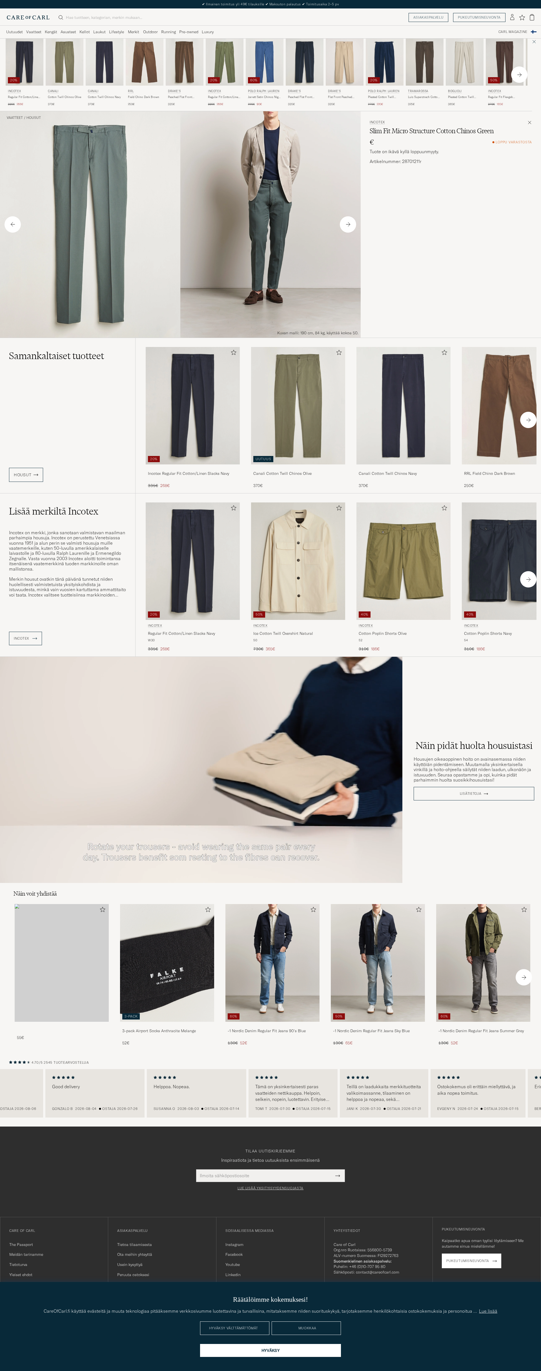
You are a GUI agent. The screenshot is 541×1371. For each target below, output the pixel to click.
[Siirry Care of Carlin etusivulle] (28, 17)
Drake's (174, 91)
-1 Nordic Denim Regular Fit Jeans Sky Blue (371, 1030)
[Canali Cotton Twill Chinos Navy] (403, 468)
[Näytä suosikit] (522, 17)
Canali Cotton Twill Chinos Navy (388, 473)
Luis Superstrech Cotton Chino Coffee (423, 97)
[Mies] (62, 962)
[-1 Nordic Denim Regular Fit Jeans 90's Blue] (272, 1025)
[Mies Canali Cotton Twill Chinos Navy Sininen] (104, 62)
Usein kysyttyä (130, 1264)
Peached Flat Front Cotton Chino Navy (300, 97)
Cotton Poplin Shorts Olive (383, 633)
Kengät (51, 31)
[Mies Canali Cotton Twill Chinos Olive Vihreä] (64, 62)
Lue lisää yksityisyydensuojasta (270, 1188)
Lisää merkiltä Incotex (53, 511)
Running (168, 31)
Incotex (14, 91)
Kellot (84, 31)
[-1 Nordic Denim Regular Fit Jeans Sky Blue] (378, 1025)
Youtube (232, 1264)
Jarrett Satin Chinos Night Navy (264, 97)
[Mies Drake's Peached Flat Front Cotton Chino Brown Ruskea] (184, 62)
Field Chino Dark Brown (143, 97)
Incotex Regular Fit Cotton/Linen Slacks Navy (188, 473)
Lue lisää (488, 1311)
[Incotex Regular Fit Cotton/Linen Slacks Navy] (193, 468)
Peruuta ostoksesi (133, 1274)
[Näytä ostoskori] (531, 17)
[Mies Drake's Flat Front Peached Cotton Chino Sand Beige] (344, 62)
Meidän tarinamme (26, 1254)
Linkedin (233, 1274)
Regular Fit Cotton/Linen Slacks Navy (24, 97)
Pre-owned (188, 31)
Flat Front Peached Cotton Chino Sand (340, 97)
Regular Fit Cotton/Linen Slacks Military (224, 97)
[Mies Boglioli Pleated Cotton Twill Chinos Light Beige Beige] (465, 62)
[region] (270, 1093)
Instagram (234, 1244)
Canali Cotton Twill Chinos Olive (282, 473)
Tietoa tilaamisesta (134, 1244)
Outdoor (150, 31)
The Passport (21, 1244)
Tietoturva (18, 1264)
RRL (131, 91)
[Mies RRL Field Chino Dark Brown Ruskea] (144, 62)
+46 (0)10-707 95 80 (367, 1266)
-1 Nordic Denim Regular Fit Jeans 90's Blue (267, 1030)
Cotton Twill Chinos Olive (64, 97)
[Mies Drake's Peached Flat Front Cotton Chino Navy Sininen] (304, 62)
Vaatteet (33, 31)
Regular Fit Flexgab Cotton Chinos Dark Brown (501, 97)
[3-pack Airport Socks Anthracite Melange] (167, 1025)
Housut (33, 118)
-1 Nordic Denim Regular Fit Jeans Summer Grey (481, 1030)
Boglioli (455, 91)
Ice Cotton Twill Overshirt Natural (283, 633)
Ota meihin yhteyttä (134, 1254)
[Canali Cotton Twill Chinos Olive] (298, 468)
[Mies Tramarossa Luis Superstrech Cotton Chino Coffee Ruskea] (425, 62)
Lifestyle (116, 31)
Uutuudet (14, 31)
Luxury (208, 31)
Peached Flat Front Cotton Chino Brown (181, 97)
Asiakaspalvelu (428, 17)
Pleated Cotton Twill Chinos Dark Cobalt (381, 97)
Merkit (133, 31)
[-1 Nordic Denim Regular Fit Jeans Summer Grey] (483, 1025)
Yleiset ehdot (20, 1274)
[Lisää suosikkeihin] (232, 353)
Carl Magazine (512, 32)
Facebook (234, 1254)
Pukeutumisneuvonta (479, 17)
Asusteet (68, 31)
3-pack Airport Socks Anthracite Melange (159, 1030)
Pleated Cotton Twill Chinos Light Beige (461, 97)
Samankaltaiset (56, 356)
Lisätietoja (471, 794)
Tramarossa (418, 91)
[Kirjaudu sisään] (512, 17)
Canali (53, 91)
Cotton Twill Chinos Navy (104, 97)
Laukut (99, 31)
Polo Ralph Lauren (263, 91)
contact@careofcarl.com (377, 1272)
